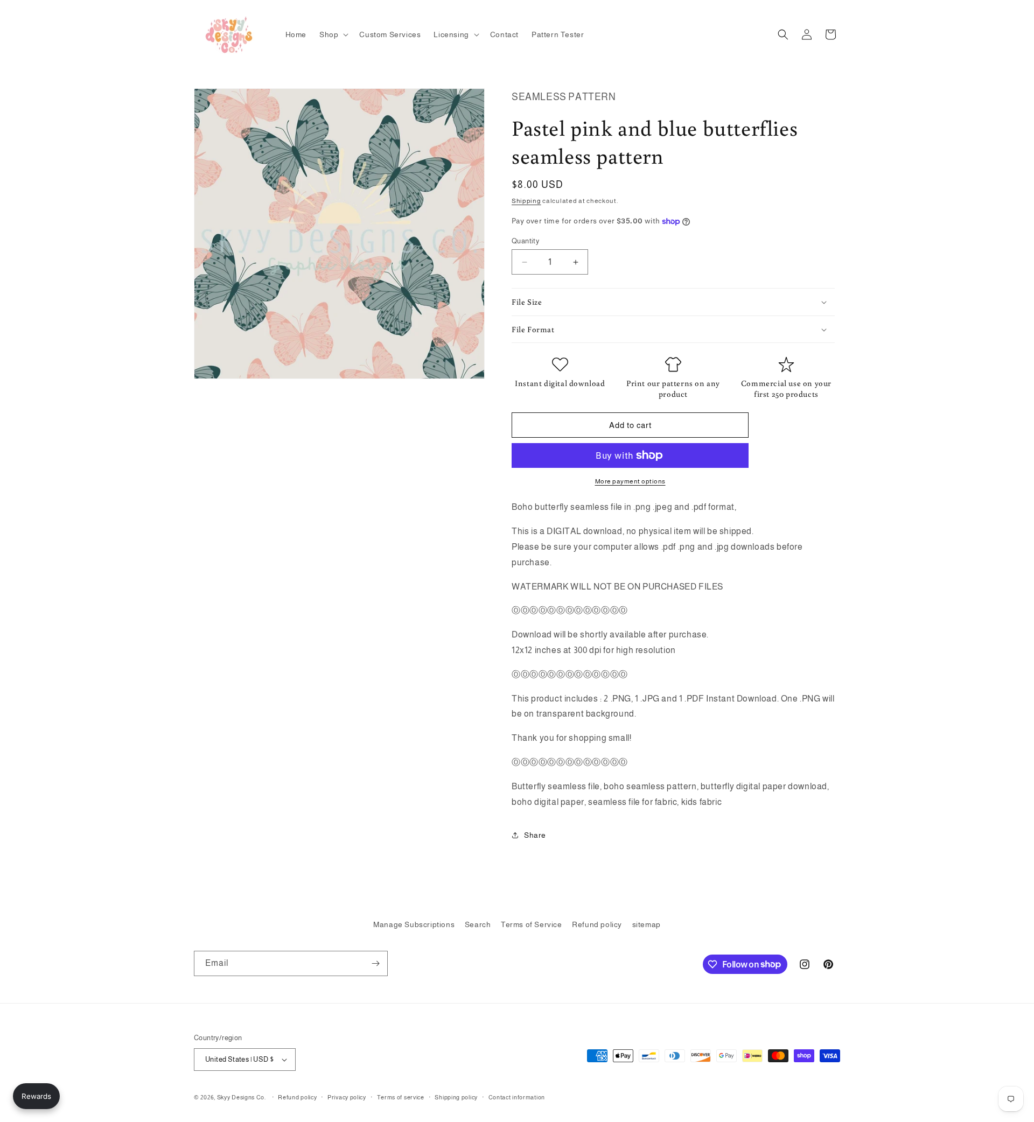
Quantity (525, 241)
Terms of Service (531, 924)
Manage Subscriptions (414, 924)
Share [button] (535, 835)
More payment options (630, 481)
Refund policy (597, 924)
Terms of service (400, 1097)
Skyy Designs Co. (241, 1097)
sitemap (646, 924)
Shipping (526, 201)
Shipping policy (456, 1097)
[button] (333, 34)
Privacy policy (346, 1097)
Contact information (516, 1097)
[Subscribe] (375, 963)
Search (478, 924)
